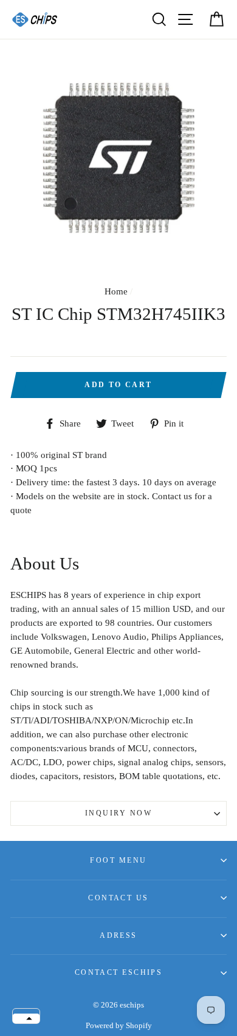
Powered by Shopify (119, 1025)
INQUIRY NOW (118, 813)
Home (116, 291)
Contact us (118, 898)
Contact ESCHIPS (119, 972)
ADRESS (118, 935)
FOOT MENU (118, 860)
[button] (26, 1018)
